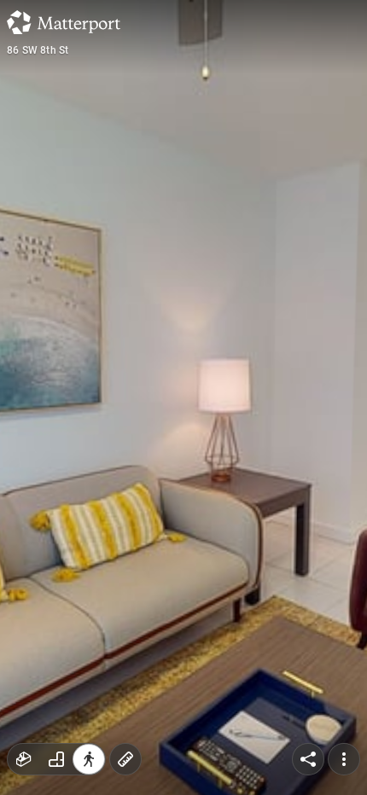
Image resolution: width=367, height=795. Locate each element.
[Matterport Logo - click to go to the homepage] (63, 22)
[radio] (24, 759)
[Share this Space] (308, 759)
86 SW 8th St (37, 50)
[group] (56, 759)
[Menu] (344, 759)
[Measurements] (125, 759)
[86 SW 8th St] (183, 397)
